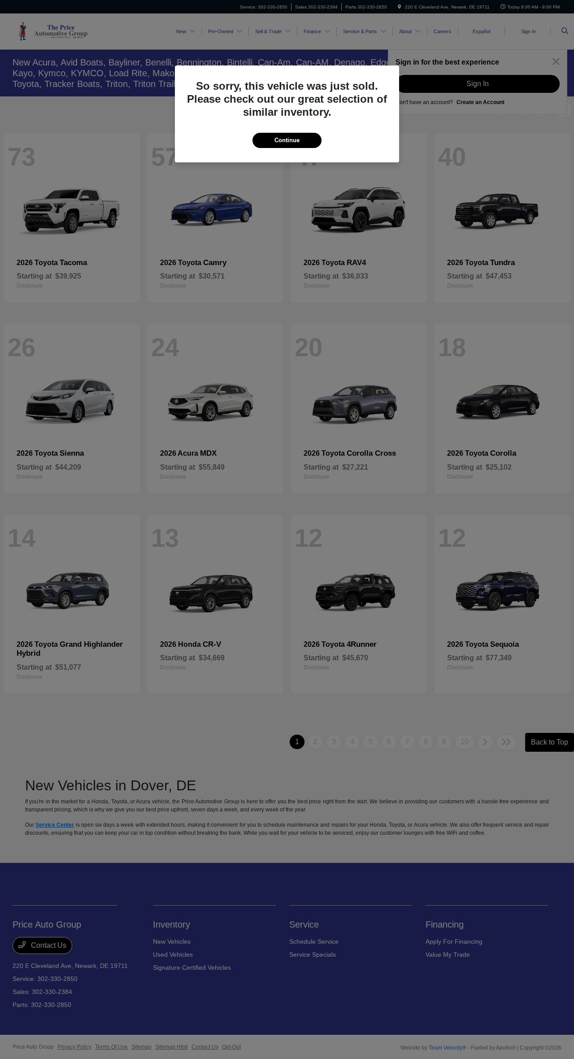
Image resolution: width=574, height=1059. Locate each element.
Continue (287, 140)
